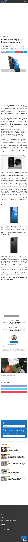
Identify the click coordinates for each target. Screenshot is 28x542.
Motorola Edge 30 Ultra (15, 105)
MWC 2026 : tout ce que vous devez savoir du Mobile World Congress (14, 524)
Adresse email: (9, 423)
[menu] (25, 1)
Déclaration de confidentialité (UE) (8, 520)
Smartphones (5, 36)
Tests (9, 447)
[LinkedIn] (18, 344)
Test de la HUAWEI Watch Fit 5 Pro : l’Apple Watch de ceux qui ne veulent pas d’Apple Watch (16, 464)
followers (23, 386)
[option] (14, 367)
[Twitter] (13, 344)
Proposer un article (5, 529)
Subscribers (23, 391)
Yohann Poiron (13, 48)
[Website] (9, 344)
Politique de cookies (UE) (6, 526)
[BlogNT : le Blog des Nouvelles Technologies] (4, 1)
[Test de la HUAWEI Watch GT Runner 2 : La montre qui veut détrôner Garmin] (4, 471)
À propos (3, 514)
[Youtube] (16, 344)
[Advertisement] (14, 18)
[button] (24, 540)
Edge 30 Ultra (6, 49)
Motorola (12, 49)
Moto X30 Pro (19, 132)
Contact (3, 517)
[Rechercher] (21, 1)
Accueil (3, 45)
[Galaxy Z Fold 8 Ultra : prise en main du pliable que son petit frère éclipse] (4, 449)
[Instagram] (15, 344)
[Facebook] (11, 344)
